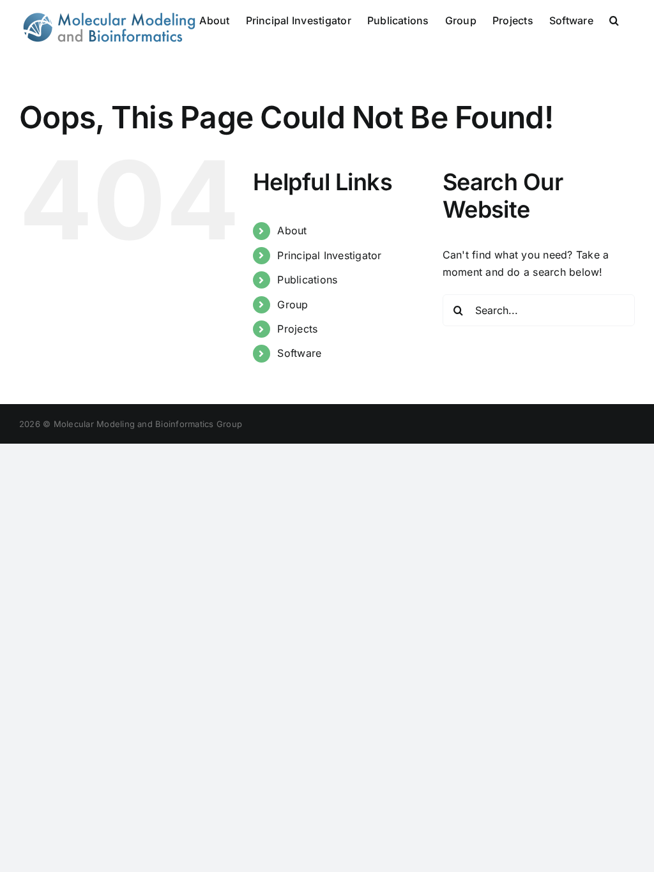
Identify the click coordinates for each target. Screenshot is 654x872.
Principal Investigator (329, 255)
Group (292, 304)
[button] (614, 19)
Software (299, 353)
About (292, 230)
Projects (297, 328)
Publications (307, 279)
